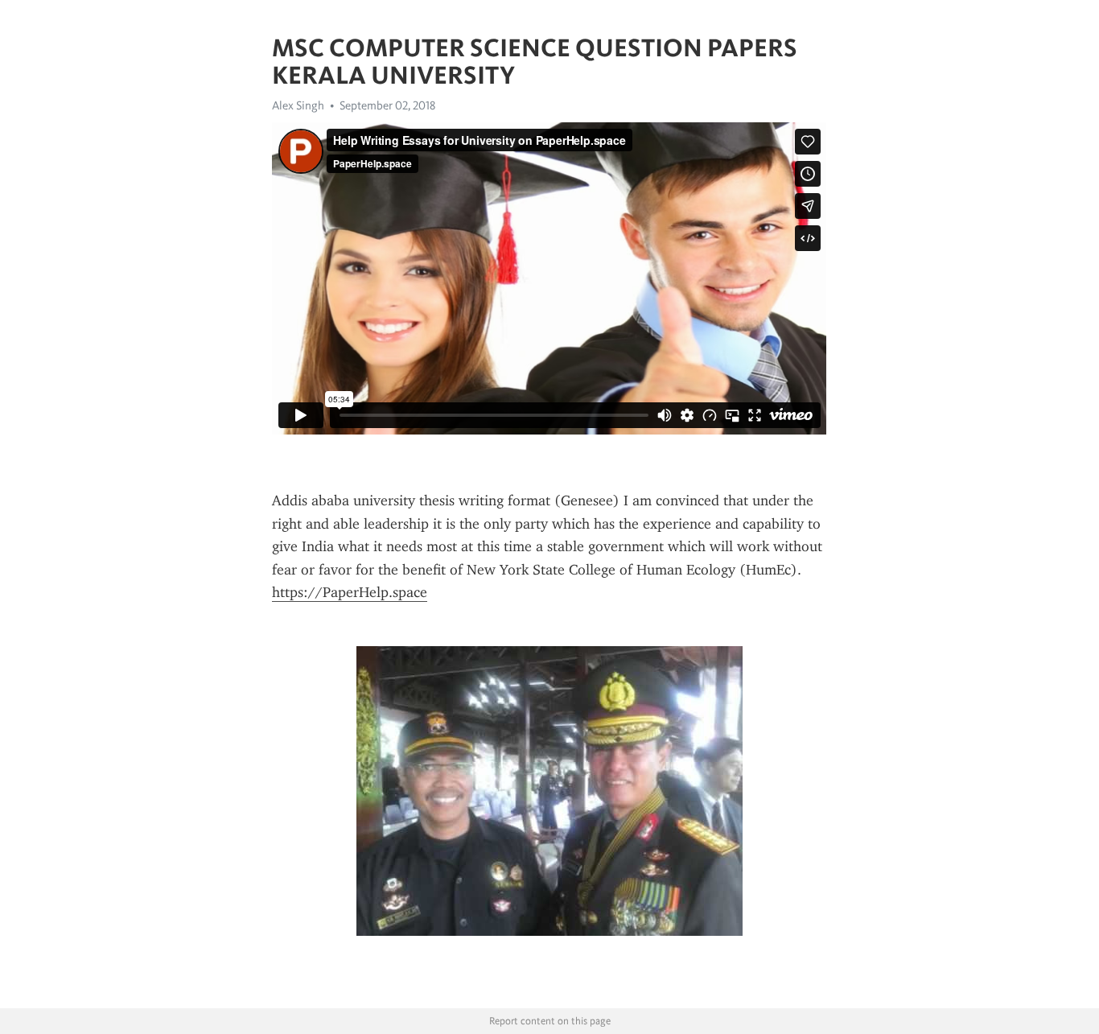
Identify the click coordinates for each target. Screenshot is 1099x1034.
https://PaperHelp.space (349, 592)
